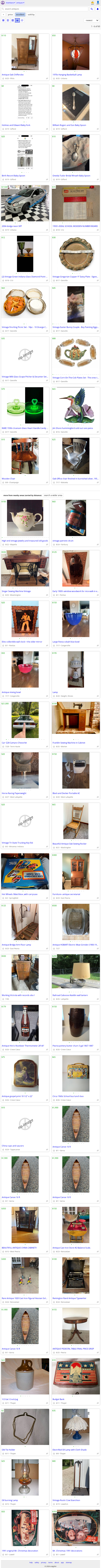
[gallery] (17, 20)
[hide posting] (47, 78)
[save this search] (97, 9)
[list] (3, 20)
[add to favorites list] (3, 78)
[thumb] (8, 20)
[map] (22, 20)
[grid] (12, 20)
